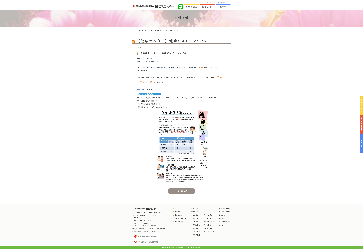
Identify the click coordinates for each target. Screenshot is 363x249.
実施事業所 (178, 212)
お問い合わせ (223, 215)
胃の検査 (196, 218)
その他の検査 (209, 231)
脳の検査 (196, 215)
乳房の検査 (209, 218)
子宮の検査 (209, 215)
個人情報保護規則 (222, 2)
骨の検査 (208, 225)
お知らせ (222, 218)
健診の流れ (178, 215)
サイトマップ (208, 2)
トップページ (138, 30)
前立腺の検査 (209, 222)
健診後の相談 (179, 222)
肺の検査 (196, 222)
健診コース (195, 208)
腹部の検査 (196, 231)
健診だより (148, 30)
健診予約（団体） (208, 7)
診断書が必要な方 (180, 218)
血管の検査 (209, 228)
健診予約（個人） (192, 7)
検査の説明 (195, 212)
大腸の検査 (196, 235)
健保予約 (223, 7)
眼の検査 (196, 228)
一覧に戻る (180, 191)
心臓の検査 (196, 225)
